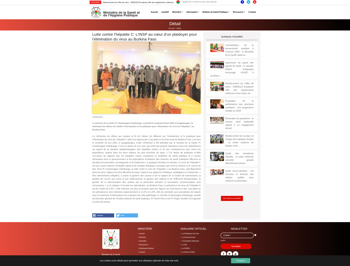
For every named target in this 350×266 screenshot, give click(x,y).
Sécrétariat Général (146, 248)
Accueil (142, 234)
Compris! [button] (240, 260)
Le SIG (184, 245)
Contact (142, 252)
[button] (103, 215)
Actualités (142, 241)
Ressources (143, 245)
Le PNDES (186, 248)
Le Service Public (188, 252)
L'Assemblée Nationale (190, 241)
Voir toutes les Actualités (232, 198)
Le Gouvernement (188, 237)
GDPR (223, 240)
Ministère (142, 237)
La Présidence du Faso (190, 234)
